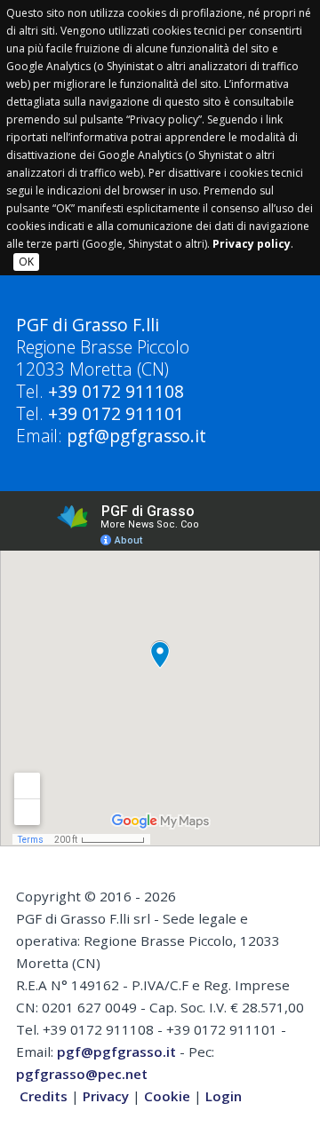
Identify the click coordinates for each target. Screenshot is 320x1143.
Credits (44, 1096)
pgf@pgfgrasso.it (136, 436)
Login (223, 1096)
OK (26, 261)
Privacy (106, 1096)
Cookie (167, 1096)
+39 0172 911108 (116, 391)
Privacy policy (251, 243)
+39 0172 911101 (116, 413)
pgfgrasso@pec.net (82, 1074)
